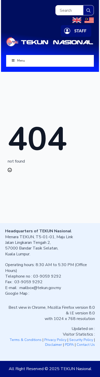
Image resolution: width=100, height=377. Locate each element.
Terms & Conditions (25, 339)
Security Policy (81, 339)
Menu (21, 61)
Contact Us (86, 344)
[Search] (88, 10)
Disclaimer (53, 344)
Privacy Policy (55, 339)
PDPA (69, 344)
